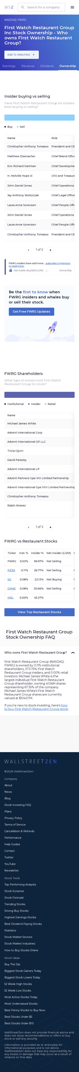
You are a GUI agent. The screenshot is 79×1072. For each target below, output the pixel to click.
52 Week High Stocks (18, 984)
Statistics (10, 930)
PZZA (11, 570)
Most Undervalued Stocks (20, 1003)
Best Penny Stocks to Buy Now (24, 1010)
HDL (11, 597)
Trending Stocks (14, 904)
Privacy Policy (13, 818)
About (8, 785)
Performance (12, 837)
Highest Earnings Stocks (20, 917)
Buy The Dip (12, 964)
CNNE (12, 588)
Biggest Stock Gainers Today (22, 971)
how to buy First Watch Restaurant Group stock (36, 707)
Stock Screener (14, 891)
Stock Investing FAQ (17, 805)
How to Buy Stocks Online (21, 950)
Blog (7, 798)
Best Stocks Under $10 (19, 1023)
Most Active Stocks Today (20, 997)
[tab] (27, 66)
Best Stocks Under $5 (18, 1016)
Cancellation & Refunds (19, 831)
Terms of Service (15, 824)
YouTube (10, 864)
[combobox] (41, 7)
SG (9, 579)
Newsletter (11, 870)
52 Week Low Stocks (17, 990)
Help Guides (12, 844)
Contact (9, 850)
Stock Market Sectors (18, 937)
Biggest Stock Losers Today (22, 977)
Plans (7, 811)
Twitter (8, 857)
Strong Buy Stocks (16, 910)
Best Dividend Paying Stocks (23, 924)
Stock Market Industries (19, 943)
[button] (39, 652)
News (8, 791)
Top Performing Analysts (20, 884)
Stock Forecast (14, 897)
